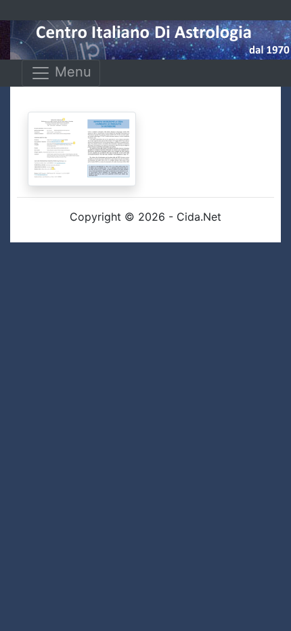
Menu (71, 72)
